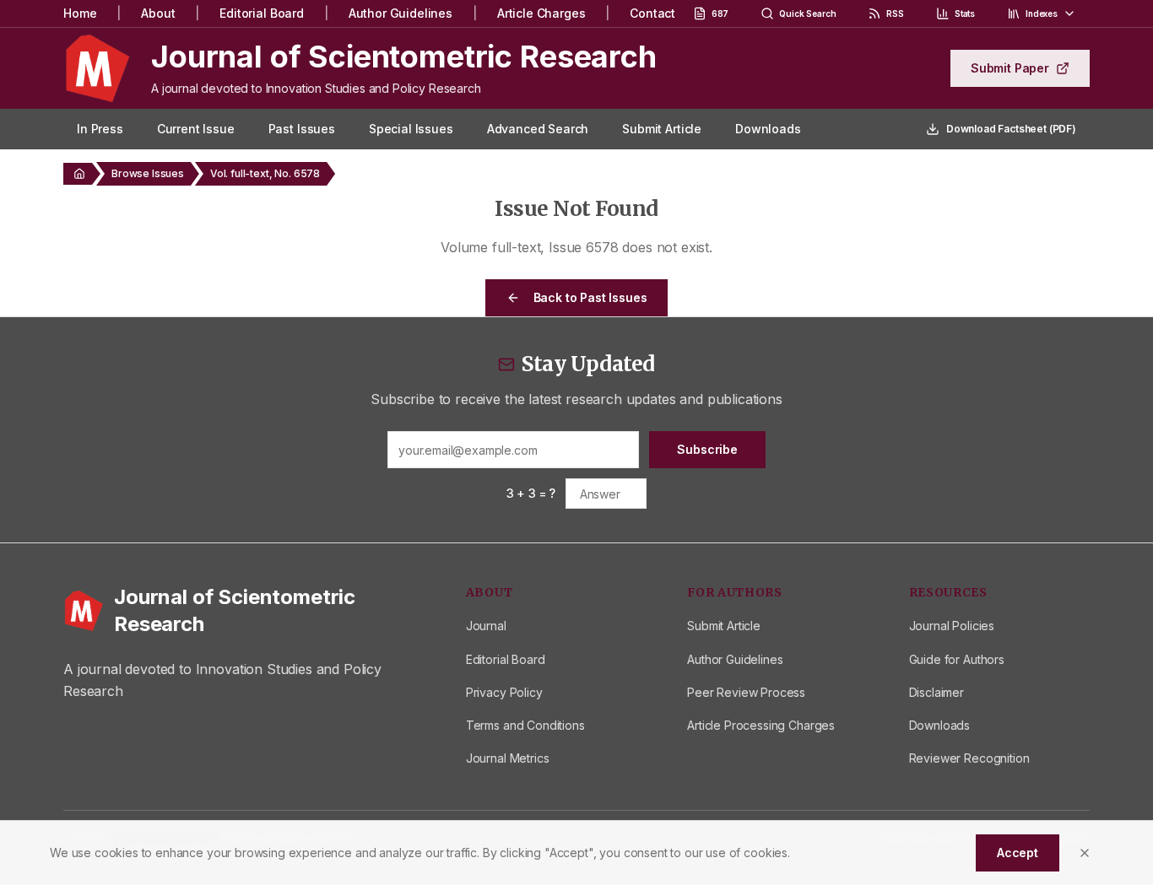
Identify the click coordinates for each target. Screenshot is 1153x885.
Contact (652, 13)
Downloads (768, 128)
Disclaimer (936, 692)
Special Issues (411, 128)
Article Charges (541, 13)
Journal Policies (951, 625)
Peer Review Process (746, 692)
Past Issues (301, 128)
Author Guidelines (400, 13)
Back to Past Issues (590, 297)
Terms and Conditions (525, 725)
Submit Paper (1010, 68)
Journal (486, 625)
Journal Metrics (507, 758)
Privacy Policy (504, 692)
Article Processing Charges (761, 725)
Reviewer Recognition (969, 758)
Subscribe (707, 449)
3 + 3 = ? (531, 493)
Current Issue (196, 128)
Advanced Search (538, 128)
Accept (1017, 852)
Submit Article (661, 128)
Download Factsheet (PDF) (1011, 128)
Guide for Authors (956, 659)
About (158, 13)
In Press (100, 128)
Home (79, 13)
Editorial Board (261, 13)
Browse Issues (147, 173)
